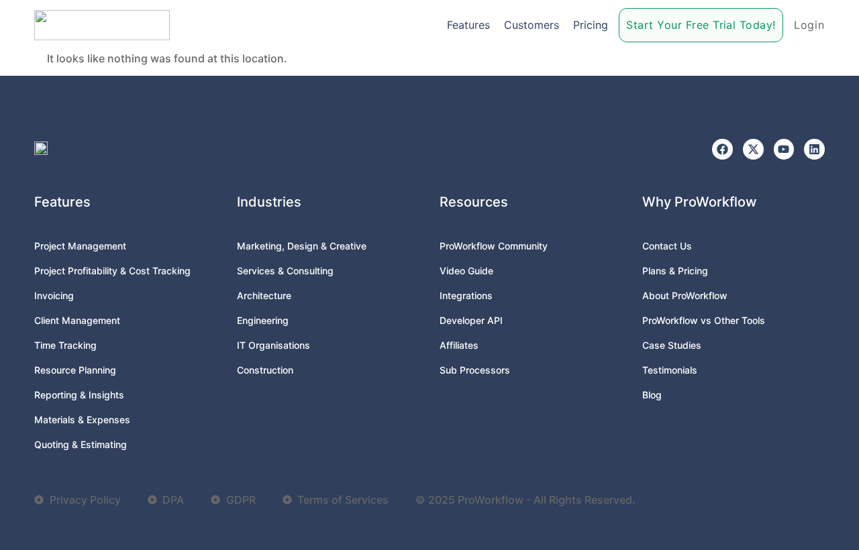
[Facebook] (722, 149)
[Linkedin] (814, 149)
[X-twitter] (753, 149)
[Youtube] (784, 149)
